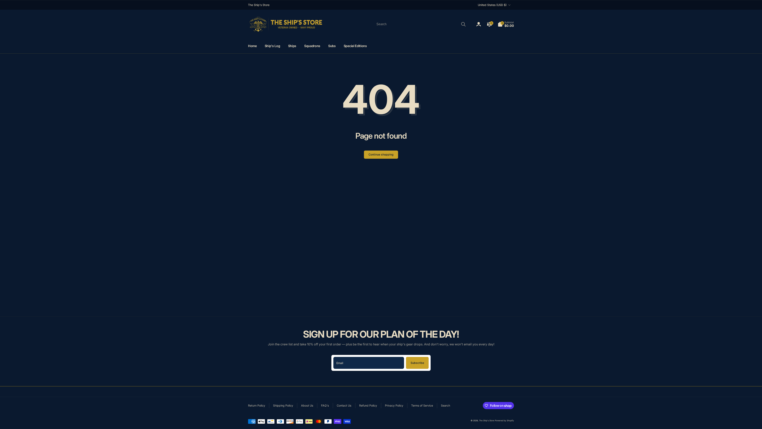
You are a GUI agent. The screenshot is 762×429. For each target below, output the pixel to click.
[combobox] (420, 24)
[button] (506, 24)
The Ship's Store (486, 420)
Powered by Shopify (504, 420)
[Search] (463, 24)
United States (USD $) (492, 5)
